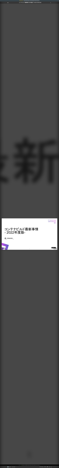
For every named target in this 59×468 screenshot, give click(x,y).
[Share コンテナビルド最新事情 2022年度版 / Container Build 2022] (47, 466)
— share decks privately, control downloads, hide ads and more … (29, 0)
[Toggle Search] (50, 2)
